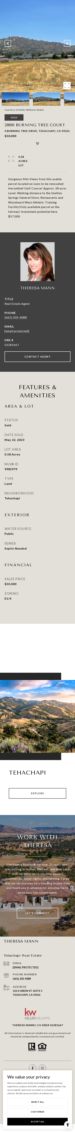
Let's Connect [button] (37, 913)
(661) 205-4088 (16, 317)
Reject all (37, 1102)
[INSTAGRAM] (42, 1068)
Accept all (37, 1121)
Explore (37, 793)
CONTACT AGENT (37, 356)
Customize (37, 1111)
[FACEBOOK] (32, 1068)
